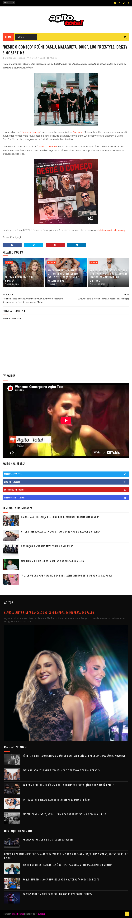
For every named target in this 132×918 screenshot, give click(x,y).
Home (8, 37)
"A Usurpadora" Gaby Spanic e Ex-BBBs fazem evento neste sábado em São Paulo (67, 575)
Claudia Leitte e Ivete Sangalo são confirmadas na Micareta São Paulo (49, 612)
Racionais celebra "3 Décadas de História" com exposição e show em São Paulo (68, 785)
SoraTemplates (18, 914)
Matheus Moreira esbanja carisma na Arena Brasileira (53, 560)
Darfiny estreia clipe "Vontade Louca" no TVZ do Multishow (57, 894)
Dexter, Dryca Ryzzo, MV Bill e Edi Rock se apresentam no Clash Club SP (64, 814)
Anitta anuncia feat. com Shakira (19, 278)
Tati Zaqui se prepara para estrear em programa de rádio (56, 799)
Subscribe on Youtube (15, 490)
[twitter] (124, 3)
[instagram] (115, 3)
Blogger (41, 914)
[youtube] (128, 3)
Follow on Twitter (13, 474)
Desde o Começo (30, 132)
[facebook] (119, 3)
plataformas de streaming (111, 230)
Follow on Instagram (14, 497)
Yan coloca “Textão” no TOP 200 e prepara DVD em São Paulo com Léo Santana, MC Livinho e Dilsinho (108, 275)
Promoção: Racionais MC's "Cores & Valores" (47, 546)
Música (53, 58)
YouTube (78, 132)
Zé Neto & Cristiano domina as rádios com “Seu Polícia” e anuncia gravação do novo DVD (74, 755)
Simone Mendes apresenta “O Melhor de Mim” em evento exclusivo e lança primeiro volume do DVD (64, 275)
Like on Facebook (12, 482)
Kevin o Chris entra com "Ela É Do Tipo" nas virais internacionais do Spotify (68, 864)
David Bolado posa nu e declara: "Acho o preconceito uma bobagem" (62, 770)
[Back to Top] (127, 914)
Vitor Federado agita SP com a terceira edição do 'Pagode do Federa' (60, 531)
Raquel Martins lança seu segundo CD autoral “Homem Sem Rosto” (60, 517)
